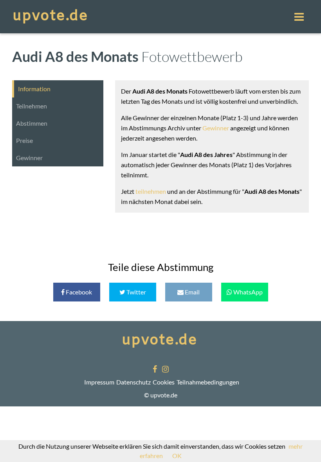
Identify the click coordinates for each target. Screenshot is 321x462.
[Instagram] (165, 369)
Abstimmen (31, 123)
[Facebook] (155, 369)
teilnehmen (150, 191)
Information (34, 88)
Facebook (78, 292)
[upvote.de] (51, 16)
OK (177, 455)
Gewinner (29, 157)
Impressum (99, 382)
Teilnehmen (31, 106)
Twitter (135, 292)
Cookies (164, 382)
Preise (24, 140)
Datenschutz (133, 382)
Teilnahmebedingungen (208, 382)
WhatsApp (247, 292)
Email (192, 292)
